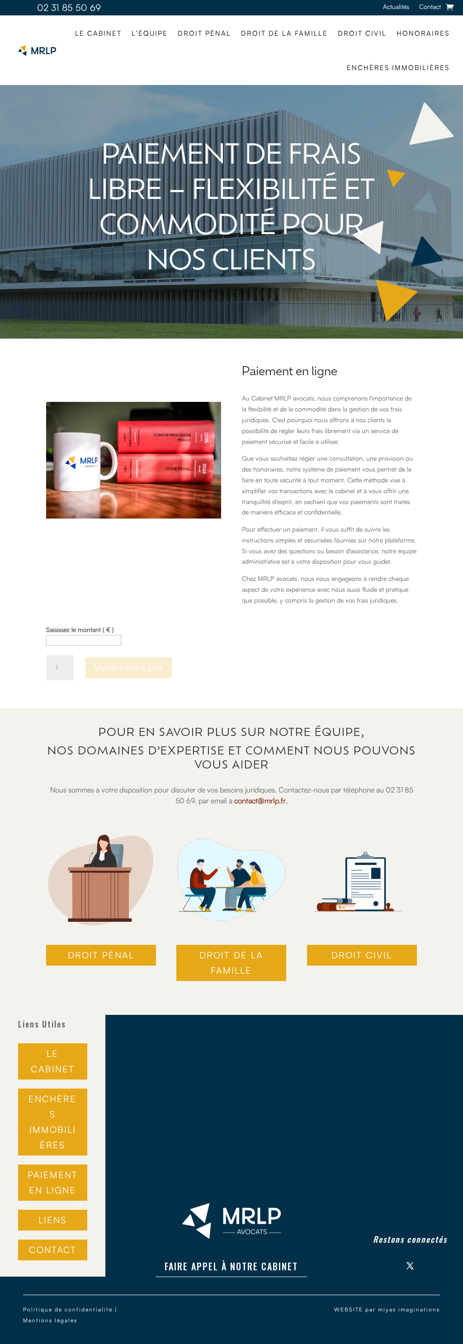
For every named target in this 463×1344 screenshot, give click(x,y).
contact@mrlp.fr (260, 800)
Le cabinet (98, 33)
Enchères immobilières (398, 67)
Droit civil (362, 33)
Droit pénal (204, 33)
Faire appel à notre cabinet (231, 1266)
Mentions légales (50, 1320)
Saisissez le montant (80, 629)
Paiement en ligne (53, 1182)
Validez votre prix (128, 667)
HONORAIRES (423, 33)
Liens (52, 1220)
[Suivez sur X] (410, 1266)
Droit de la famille (284, 33)
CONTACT (52, 1249)
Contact (430, 7)
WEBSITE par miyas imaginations (387, 1309)
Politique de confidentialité (68, 1309)
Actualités (396, 7)
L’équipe (150, 33)
